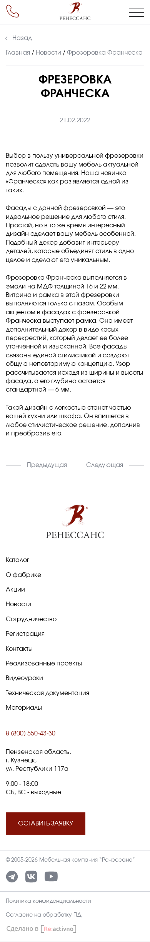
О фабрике (23, 575)
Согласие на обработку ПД (44, 915)
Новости (48, 53)
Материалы (24, 708)
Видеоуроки (24, 678)
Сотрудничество (31, 619)
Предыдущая (47, 465)
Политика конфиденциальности (48, 901)
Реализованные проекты (44, 663)
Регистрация (25, 634)
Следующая (104, 465)
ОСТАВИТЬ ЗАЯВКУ (45, 823)
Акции (15, 590)
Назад (22, 38)
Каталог (17, 560)
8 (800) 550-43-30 (30, 733)
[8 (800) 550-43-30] (13, 11)
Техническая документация (47, 693)
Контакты (19, 649)
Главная (18, 53)
